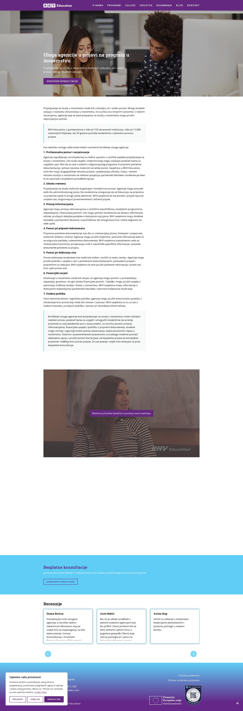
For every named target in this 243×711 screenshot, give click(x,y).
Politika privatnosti (189, 675)
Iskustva (146, 5)
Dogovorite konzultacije (61, 581)
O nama (98, 5)
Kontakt (193, 5)
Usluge (130, 5)
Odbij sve (35, 699)
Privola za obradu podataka (184, 680)
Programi (114, 5)
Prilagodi (18, 699)
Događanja (164, 5)
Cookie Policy (40, 692)
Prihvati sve (54, 699)
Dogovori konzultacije (62, 81)
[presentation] (48, 654)
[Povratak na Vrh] (237, 703)
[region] (37, 688)
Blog (179, 5)
